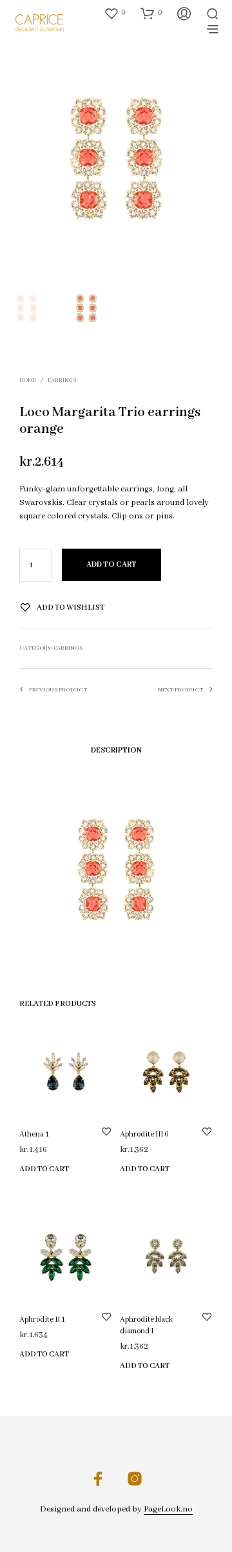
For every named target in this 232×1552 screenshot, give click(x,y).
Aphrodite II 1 (42, 1319)
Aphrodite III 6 (144, 1134)
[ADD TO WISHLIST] (106, 1131)
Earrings (62, 380)
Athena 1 (34, 1134)
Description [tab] (116, 750)
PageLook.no (168, 1509)
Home (27, 380)
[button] (115, 12)
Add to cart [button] (44, 1169)
